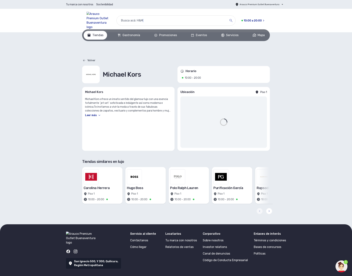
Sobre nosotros (213, 240)
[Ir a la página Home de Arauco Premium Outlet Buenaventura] (99, 20)
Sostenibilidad (104, 4)
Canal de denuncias (216, 253)
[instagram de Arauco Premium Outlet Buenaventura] (75, 251)
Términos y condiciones (270, 240)
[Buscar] (231, 20)
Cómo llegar (138, 247)
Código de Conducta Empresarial (225, 260)
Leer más (91, 115)
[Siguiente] (269, 211)
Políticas (259, 253)
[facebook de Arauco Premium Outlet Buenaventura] (68, 251)
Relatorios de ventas (179, 247)
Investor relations (215, 247)
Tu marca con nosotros (79, 4)
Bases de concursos (267, 247)
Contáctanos (139, 240)
